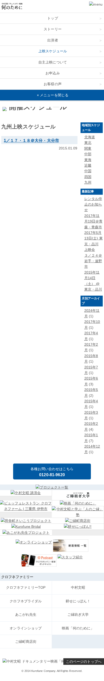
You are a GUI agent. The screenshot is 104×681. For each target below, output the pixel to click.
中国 (87, 171)
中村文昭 (78, 587)
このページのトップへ (83, 662)
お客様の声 (53, 84)
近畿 (87, 165)
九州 (87, 182)
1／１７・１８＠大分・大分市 (31, 140)
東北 (87, 143)
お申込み (52, 73)
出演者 (52, 40)
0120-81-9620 (52, 475)
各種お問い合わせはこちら (52, 469)
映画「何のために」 (78, 628)
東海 (87, 160)
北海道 (89, 137)
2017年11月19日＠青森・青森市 (93, 221)
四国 (87, 177)
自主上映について (52, 62)
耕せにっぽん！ (78, 601)
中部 (87, 154)
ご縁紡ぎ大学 (78, 614)
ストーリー (53, 29)
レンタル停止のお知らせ (93, 204)
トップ (52, 18)
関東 (87, 148)
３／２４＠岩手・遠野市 (93, 261)
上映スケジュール (52, 51)
